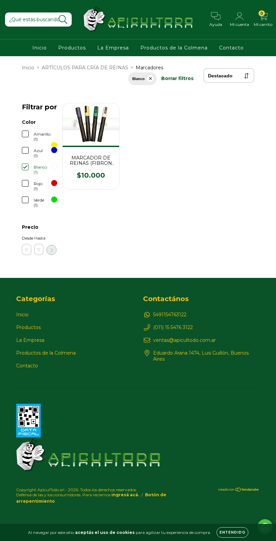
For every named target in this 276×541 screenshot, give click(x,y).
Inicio (39, 48)
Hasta (39, 238)
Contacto (231, 48)
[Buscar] (63, 20)
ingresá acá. (125, 494)
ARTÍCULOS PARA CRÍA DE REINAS (85, 68)
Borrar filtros (177, 78)
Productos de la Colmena (174, 48)
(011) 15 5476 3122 (173, 327)
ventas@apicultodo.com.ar (184, 340)
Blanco (138, 79)
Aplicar (51, 250)
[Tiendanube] (239, 490)
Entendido (232, 532)
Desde (26, 238)
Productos (72, 48)
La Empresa (113, 48)
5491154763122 (169, 315)
